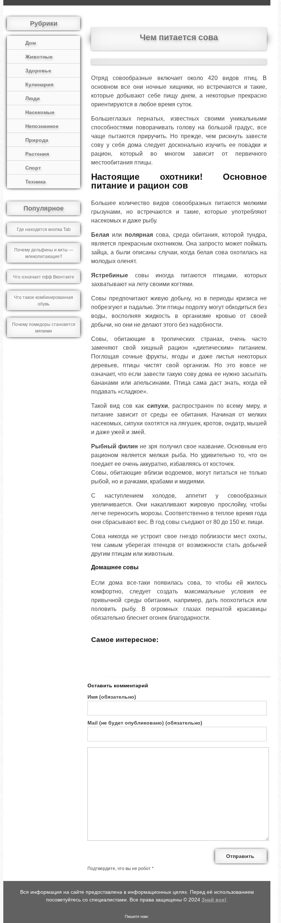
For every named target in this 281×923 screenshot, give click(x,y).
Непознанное (42, 126)
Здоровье (38, 70)
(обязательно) (111, 697)
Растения (37, 154)
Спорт (33, 168)
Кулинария (39, 84)
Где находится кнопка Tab (44, 229)
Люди (32, 98)
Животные (39, 57)
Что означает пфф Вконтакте (43, 277)
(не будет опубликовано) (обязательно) (144, 723)
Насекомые (40, 112)
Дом (30, 43)
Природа (36, 140)
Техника (35, 182)
